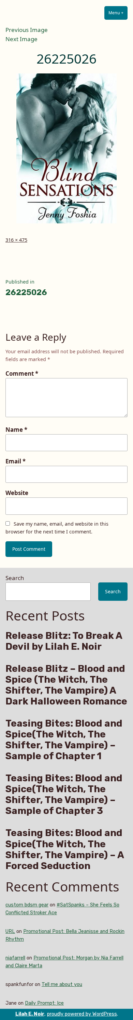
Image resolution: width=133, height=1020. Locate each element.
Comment (21, 373)
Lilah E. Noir (29, 1014)
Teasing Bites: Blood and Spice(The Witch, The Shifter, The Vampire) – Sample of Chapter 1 (63, 740)
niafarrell (15, 958)
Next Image (21, 39)
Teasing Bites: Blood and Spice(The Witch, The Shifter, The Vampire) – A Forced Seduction (64, 849)
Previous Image (26, 30)
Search (14, 578)
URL (10, 931)
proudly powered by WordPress (82, 1014)
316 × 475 (16, 240)
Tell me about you (62, 984)
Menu (118, 13)
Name (16, 430)
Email (15, 461)
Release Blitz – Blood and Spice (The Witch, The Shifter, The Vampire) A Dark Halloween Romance (66, 685)
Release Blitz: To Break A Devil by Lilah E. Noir (63, 641)
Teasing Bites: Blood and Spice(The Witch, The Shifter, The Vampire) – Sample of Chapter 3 (63, 794)
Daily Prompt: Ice (44, 1003)
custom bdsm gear (26, 905)
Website (16, 493)
